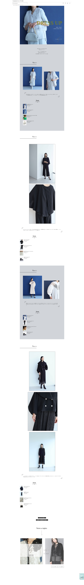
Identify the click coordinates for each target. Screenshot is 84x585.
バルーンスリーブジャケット (27, 486)
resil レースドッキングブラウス (26, 239)
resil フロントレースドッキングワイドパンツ (28, 245)
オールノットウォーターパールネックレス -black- (32, 115)
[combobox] (19, 3)
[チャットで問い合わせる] (81, 576)
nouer (27, 115)
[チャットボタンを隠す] (79, 573)
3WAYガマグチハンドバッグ (29, 503)
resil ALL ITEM (41, 517)
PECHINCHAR (28, 326)
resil (27, 315)
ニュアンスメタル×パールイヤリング (33, 326)
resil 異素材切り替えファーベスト (30, 104)
